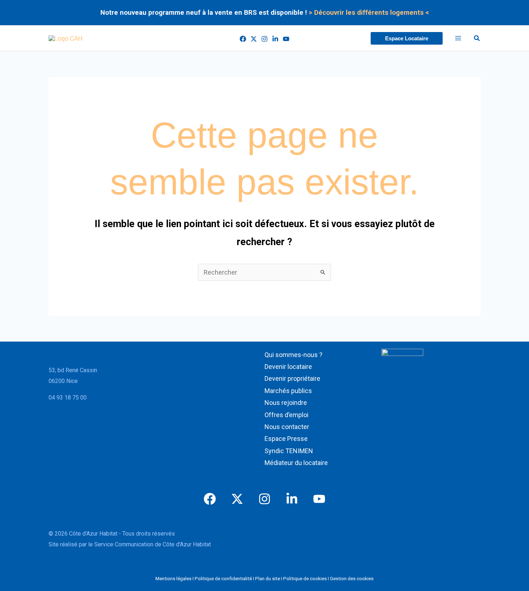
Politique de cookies (305, 578)
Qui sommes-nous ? (293, 354)
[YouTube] (286, 39)
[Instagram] (264, 39)
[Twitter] (253, 39)
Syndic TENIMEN (288, 451)
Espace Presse (286, 438)
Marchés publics (288, 390)
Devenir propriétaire (292, 378)
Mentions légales (173, 578)
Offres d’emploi (286, 415)
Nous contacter (286, 426)
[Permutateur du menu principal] (458, 38)
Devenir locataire (288, 366)
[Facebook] (243, 39)
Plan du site (267, 578)
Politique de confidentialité (223, 578)
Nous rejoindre (285, 402)
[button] (407, 38)
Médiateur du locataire (296, 462)
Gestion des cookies (352, 578)
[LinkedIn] (275, 39)
